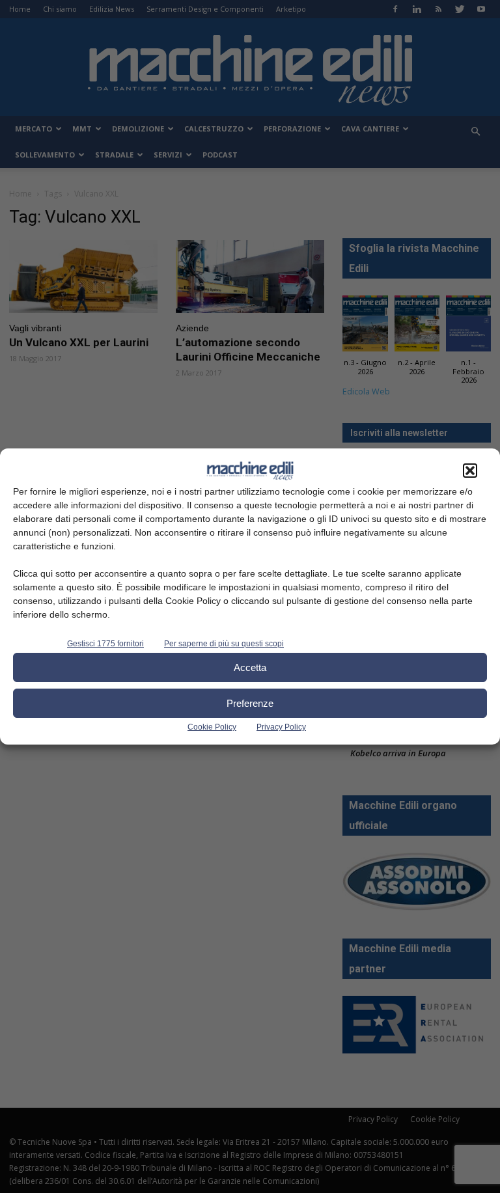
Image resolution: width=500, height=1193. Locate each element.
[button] (470, 470)
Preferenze (250, 703)
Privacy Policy (281, 727)
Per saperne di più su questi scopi (224, 643)
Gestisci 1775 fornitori (105, 643)
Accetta (250, 667)
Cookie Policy (212, 727)
